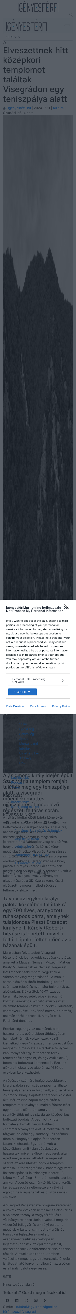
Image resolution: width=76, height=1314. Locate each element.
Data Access (38, 706)
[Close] (68, 608)
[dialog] (38, 657)
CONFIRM (22, 692)
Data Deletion (15, 706)
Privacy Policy (61, 706)
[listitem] (38, 680)
